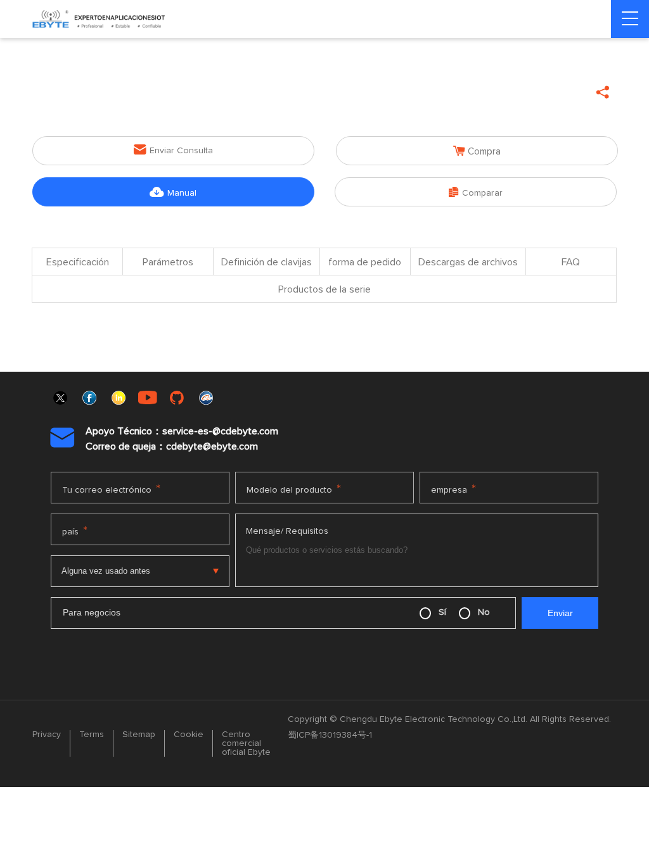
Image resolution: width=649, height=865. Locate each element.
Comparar (476, 192)
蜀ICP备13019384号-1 (330, 735)
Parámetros (168, 262)
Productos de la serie (324, 289)
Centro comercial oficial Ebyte (246, 743)
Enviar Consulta (173, 149)
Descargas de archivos (468, 262)
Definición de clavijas (266, 262)
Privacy (46, 734)
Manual (173, 192)
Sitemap (138, 734)
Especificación (77, 262)
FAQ (571, 262)
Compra (477, 151)
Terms (91, 734)
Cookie (188, 734)
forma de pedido (364, 262)
